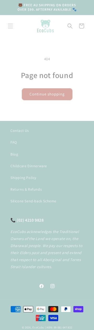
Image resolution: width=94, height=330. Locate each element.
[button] (10, 26)
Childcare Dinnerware (28, 166)
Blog (14, 154)
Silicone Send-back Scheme (33, 201)
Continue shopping (47, 94)
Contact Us (19, 130)
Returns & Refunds (26, 189)
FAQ (13, 142)
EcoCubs (38, 327)
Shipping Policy (23, 177)
